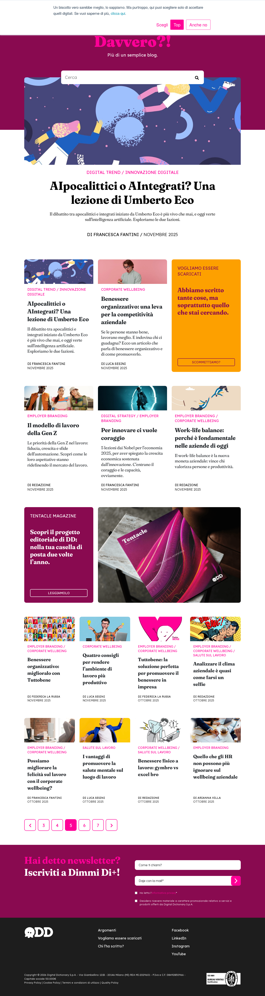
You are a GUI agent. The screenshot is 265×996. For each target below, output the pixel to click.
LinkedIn (179, 938)
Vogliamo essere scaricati (120, 938)
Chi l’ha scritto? (111, 946)
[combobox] (132, 77)
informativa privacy (164, 892)
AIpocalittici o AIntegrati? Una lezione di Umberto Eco (132, 192)
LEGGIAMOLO (59, 593)
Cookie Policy (51, 982)
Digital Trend (103, 172)
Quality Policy (109, 982)
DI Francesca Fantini (113, 234)
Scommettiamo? (206, 362)
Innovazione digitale (152, 172)
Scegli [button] (162, 25)
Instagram (181, 946)
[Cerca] (197, 77)
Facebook (180, 930)
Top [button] (177, 25)
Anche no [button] (198, 25)
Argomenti (107, 930)
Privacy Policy (32, 982)
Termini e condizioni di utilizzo (80, 982)
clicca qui (118, 13)
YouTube (179, 954)
